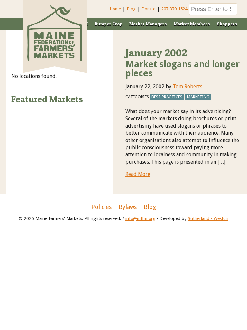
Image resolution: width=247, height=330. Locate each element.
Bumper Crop (109, 23)
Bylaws (128, 207)
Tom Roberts (187, 86)
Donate (148, 8)
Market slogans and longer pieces (182, 69)
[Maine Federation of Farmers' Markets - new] (54, 59)
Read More (137, 174)
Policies (101, 207)
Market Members (192, 23)
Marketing (198, 96)
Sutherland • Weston (208, 218)
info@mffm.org (140, 218)
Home (115, 8)
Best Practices (166, 96)
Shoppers (227, 23)
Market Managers (148, 23)
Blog (131, 8)
